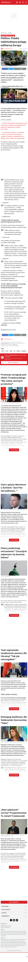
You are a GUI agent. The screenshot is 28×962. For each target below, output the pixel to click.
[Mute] (4, 103)
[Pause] (2, 103)
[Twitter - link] (17, 920)
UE (14, 351)
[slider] (8, 103)
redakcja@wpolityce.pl (5, 343)
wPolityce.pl (4, 33)
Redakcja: (4, 923)
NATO (2, 351)
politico (18, 351)
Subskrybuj (15, 344)
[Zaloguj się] (23, 2)
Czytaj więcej (14, 449)
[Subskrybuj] (20, 2)
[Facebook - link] (11, 920)
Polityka (10, 33)
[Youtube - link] (14, 920)
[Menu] (26, 2)
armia (11, 351)
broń (7, 351)
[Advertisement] (14, 163)
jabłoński (24, 351)
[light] (17, 2)
